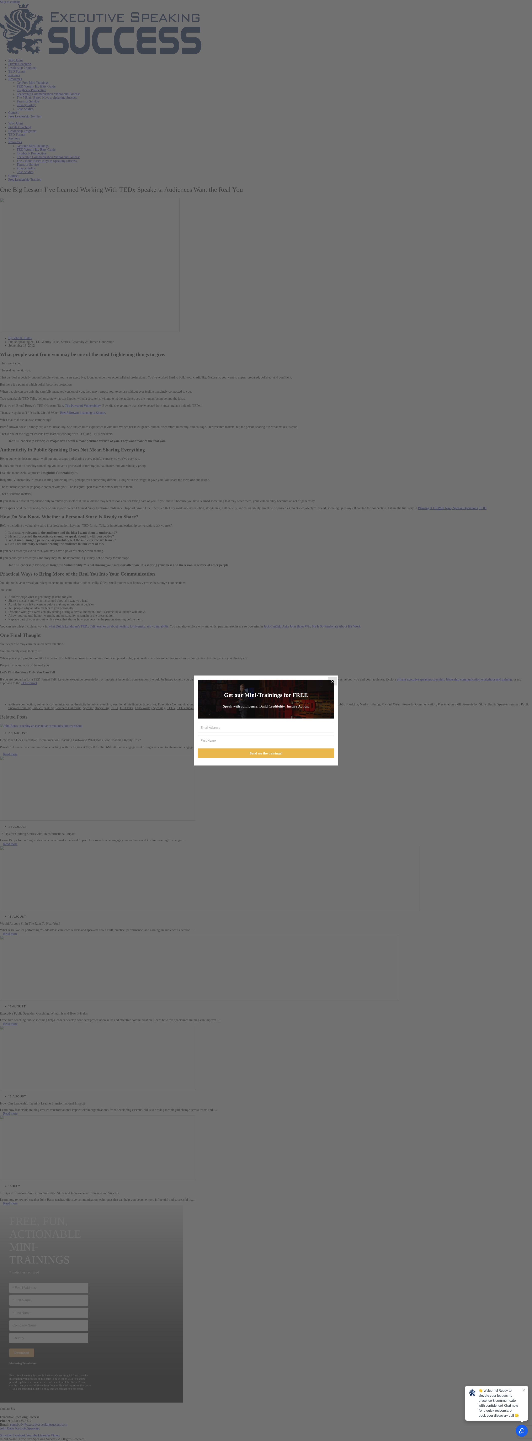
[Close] (332, 681)
